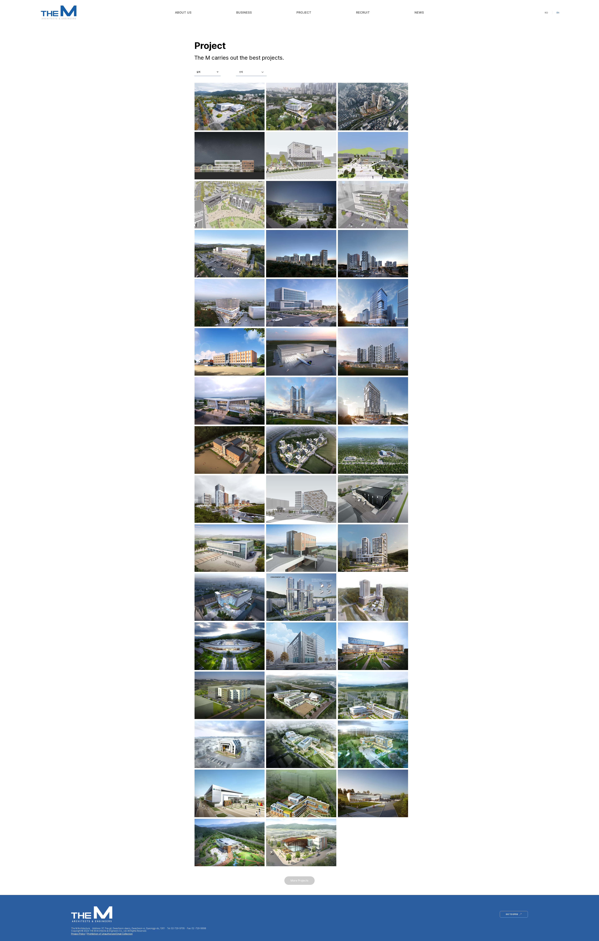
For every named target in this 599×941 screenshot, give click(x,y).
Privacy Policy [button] (78, 934)
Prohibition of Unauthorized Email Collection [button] (110, 934)
